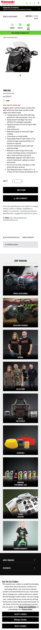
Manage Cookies (20, 619)
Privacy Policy (27, 609)
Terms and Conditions (27, 607)
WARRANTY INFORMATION (28, 237)
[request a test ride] (31, 3)
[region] (20, 602)
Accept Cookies (20, 614)
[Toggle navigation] (38, 2)
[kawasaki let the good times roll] (12, 3)
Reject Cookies (20, 626)
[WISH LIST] (27, 3)
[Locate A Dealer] (35, 3)
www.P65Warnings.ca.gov (10, 220)
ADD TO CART (21, 190)
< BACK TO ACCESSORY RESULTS (10, 37)
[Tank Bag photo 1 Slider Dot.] (20, 76)
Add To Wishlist (21, 198)
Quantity (5, 181)
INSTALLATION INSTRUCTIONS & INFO (11, 237)
